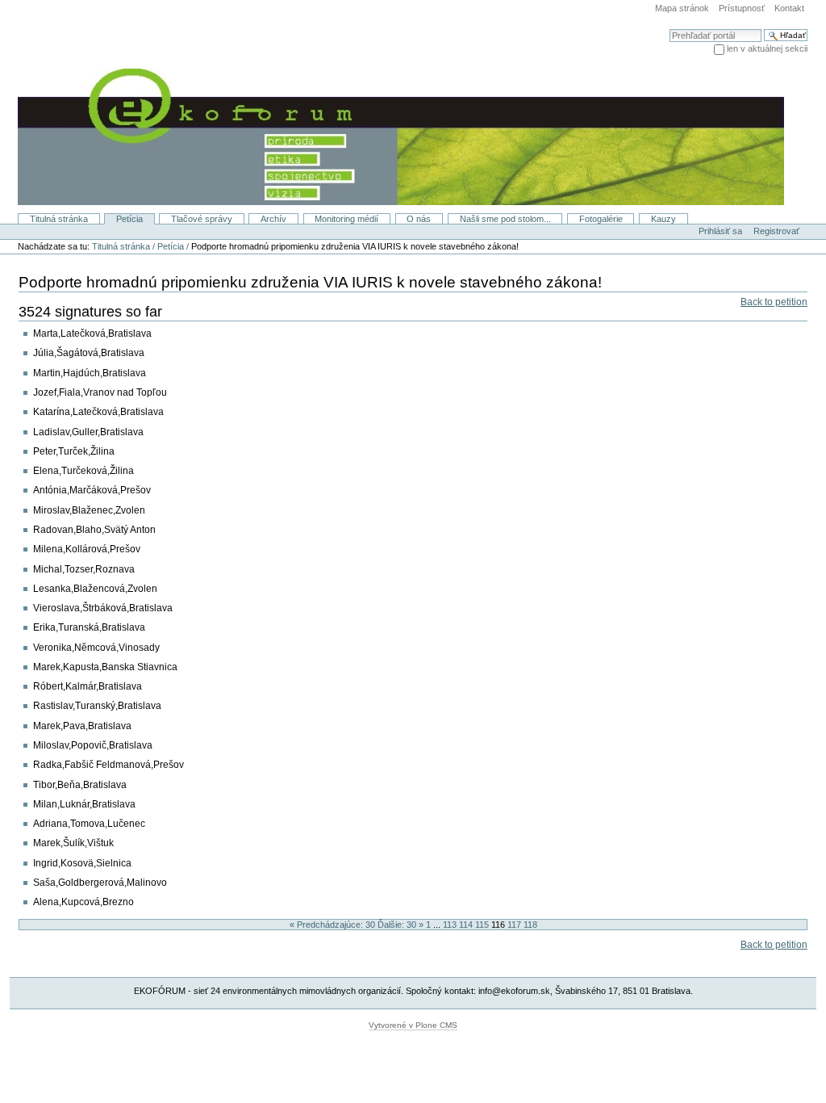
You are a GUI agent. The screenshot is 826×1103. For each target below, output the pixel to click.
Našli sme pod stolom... (505, 219)
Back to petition (773, 302)
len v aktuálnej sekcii (767, 48)
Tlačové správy (201, 219)
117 (514, 924)
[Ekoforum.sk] (392, 135)
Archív (273, 219)
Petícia (129, 219)
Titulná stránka (59, 219)
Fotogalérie (601, 219)
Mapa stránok (682, 8)
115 (482, 924)
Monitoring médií (346, 219)
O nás (419, 219)
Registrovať (776, 231)
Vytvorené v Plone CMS (413, 1025)
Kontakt (789, 8)
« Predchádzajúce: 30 (334, 924)
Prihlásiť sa (720, 231)
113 (450, 924)
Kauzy (663, 219)
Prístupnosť (742, 8)
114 (466, 924)
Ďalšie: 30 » (402, 924)
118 (530, 924)
